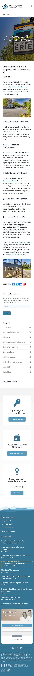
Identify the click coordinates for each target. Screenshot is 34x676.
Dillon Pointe (14, 563)
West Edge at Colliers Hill (18, 87)
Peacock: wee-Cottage (14, 583)
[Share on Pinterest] (24, 284)
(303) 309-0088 (18, 640)
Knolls (10, 570)
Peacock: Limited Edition (15, 576)
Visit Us (17, 630)
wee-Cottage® (6, 524)
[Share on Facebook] (13, 284)
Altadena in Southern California (14, 604)
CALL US (17, 636)
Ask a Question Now (17, 625)
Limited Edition (7, 528)
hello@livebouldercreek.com (16, 254)
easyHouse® (6, 521)
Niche (13, 160)
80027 (13, 541)
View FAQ (17, 493)
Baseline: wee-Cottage (16, 555)
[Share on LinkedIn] (20, 284)
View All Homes (17, 419)
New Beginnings (8, 531)
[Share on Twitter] (17, 284)
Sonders (10, 597)
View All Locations (17, 453)
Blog (8, 14)
